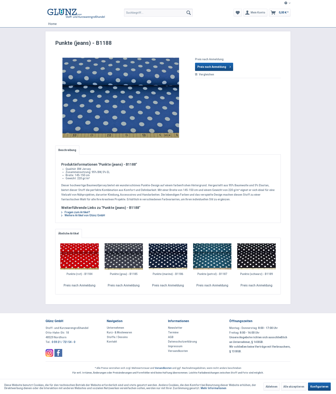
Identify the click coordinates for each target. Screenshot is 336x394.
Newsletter (175, 327)
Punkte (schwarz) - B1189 (256, 274)
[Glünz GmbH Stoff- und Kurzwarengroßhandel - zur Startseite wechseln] (76, 14)
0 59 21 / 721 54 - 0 (63, 342)
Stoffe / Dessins (117, 337)
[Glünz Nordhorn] (49, 353)
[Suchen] (189, 13)
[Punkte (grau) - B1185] (124, 256)
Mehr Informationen (213, 388)
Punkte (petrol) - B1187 (212, 274)
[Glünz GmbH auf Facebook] (58, 353)
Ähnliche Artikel (68, 233)
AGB (170, 337)
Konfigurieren (319, 386)
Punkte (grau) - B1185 (123, 274)
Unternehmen (115, 327)
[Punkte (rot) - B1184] (79, 256)
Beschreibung (67, 150)
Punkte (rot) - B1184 (79, 274)
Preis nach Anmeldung (211, 66)
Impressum (175, 346)
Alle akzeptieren (293, 386)
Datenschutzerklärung (182, 341)
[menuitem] (286, 3)
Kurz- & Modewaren (119, 332)
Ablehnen (271, 386)
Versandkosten (178, 350)
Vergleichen (206, 74)
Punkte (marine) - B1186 (168, 274)
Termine (173, 332)
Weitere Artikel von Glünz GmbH (84, 215)
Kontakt (112, 341)
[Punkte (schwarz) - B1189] (256, 256)
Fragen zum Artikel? (77, 212)
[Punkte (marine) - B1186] (168, 256)
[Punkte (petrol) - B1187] (212, 256)
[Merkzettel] (238, 13)
